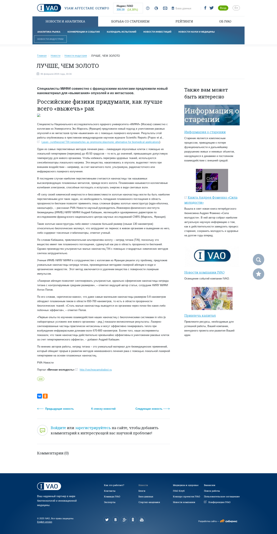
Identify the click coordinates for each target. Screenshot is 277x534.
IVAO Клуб (179, 490)
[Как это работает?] (147, 8)
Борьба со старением (130, 21)
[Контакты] (165, 8)
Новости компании (184, 502)
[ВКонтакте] (39, 396)
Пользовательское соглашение (222, 496)
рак (41, 378)
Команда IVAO (112, 496)
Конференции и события (84, 32)
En (236, 7)
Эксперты (109, 502)
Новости (143, 485)
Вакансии (209, 485)
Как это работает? (114, 485)
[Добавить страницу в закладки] (258, 274)
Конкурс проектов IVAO (186, 496)
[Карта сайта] (155, 8)
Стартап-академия (149, 502)
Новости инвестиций (157, 32)
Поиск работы (212, 490)
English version (44, 522)
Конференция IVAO (219, 502)
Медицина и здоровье (186, 485)
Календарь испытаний (121, 32)
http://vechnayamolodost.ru (96, 369)
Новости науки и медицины (196, 32)
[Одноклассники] (45, 396)
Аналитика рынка (48, 32)
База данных (145, 496)
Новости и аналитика (65, 21)
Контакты (109, 490)
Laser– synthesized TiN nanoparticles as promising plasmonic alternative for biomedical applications (100, 142)
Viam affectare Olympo (86, 8)
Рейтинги (184, 21)
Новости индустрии (50, 39)
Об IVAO (225, 21)
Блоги (141, 490)
